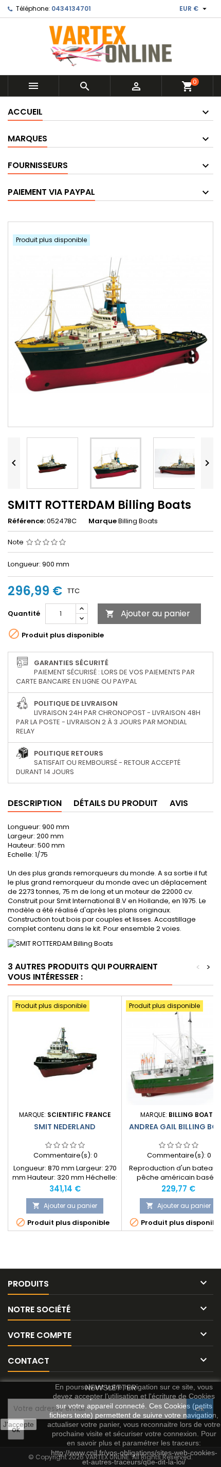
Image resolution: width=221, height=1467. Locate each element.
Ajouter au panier (147, 613)
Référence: (26, 521)
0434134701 (71, 8)
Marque (102, 521)
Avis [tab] (179, 803)
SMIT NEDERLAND (65, 1127)
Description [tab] (35, 803)
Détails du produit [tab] (115, 803)
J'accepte (18, 1424)
